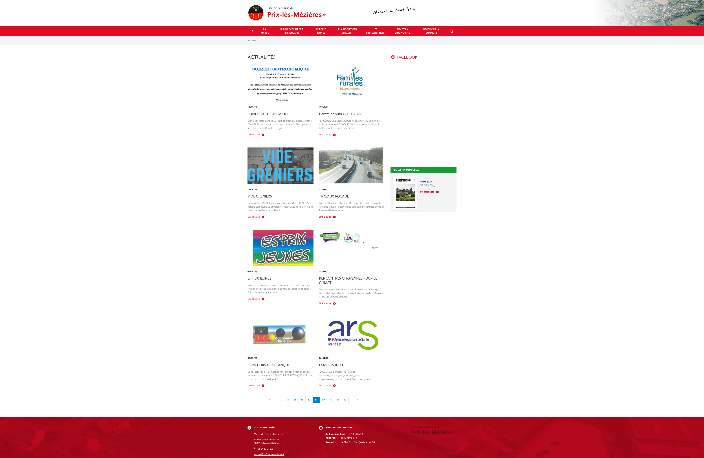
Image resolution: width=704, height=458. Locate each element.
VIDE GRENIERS (259, 196)
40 (330, 399)
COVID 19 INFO (331, 365)
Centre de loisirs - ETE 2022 (340, 114)
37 (309, 399)
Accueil (252, 40)
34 (287, 399)
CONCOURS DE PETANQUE (268, 365)
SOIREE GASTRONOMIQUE (268, 114)
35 (295, 399)
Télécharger (427, 191)
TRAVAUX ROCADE (334, 196)
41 (337, 399)
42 (345, 399)
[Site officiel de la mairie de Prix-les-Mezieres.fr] (351, 13)
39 (323, 399)
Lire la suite (253, 134)
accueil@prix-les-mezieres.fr (269, 454)
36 (302, 399)
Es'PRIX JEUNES (259, 278)
